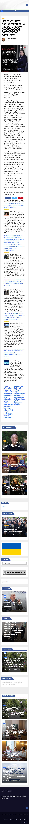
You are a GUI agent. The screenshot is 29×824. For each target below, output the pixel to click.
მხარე (5, 723)
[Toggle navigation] (15, 11)
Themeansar (24, 814)
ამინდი (4, 506)
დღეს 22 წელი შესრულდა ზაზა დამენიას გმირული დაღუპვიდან (12, 528)
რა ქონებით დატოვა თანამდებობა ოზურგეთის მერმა (12, 444)
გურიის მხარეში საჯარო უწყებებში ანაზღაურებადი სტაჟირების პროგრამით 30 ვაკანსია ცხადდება (14, 774)
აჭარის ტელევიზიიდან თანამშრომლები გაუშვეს (13, 466)
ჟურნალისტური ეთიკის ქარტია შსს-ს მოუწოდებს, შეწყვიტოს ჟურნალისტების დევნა (14, 488)
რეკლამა (17, 819)
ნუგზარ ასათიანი (12, 38)
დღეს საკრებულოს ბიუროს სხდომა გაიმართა (12, 755)
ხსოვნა (5, 705)
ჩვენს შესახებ (24, 822)
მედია (3, 18)
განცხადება (11, 819)
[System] (14, 572)
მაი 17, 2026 (7, 639)
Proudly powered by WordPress (8, 814)
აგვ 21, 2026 (7, 669)
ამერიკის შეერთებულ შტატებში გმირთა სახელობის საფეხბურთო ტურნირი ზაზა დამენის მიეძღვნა (13, 710)
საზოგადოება (6, 523)
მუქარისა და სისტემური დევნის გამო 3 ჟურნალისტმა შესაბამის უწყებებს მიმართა (14, 205)
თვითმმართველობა (7, 751)
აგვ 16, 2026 (7, 534)
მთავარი (5, 819)
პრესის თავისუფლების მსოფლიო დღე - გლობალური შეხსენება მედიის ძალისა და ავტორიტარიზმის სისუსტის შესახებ (14, 352)
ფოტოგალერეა (23, 819)
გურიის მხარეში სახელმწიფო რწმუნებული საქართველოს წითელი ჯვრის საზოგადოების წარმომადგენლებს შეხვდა (12, 660)
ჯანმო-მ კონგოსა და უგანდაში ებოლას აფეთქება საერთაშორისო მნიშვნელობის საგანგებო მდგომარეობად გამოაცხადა (13, 630)
